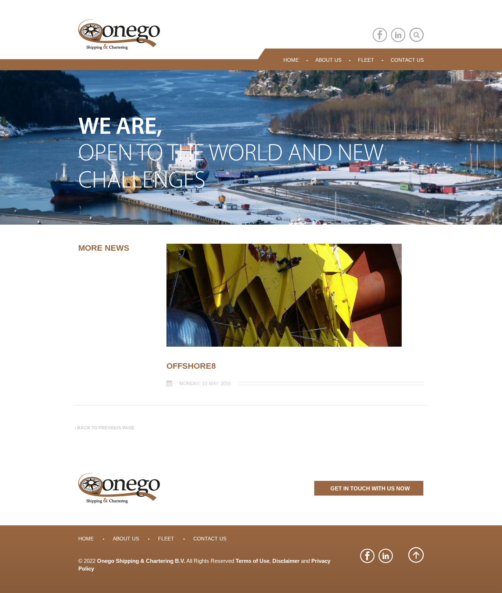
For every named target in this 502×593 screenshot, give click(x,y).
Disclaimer (286, 561)
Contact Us (407, 60)
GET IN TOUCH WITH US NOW (370, 488)
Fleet (366, 60)
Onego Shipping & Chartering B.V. (141, 561)
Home (291, 60)
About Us (328, 60)
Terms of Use (252, 561)
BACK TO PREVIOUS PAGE (105, 428)
